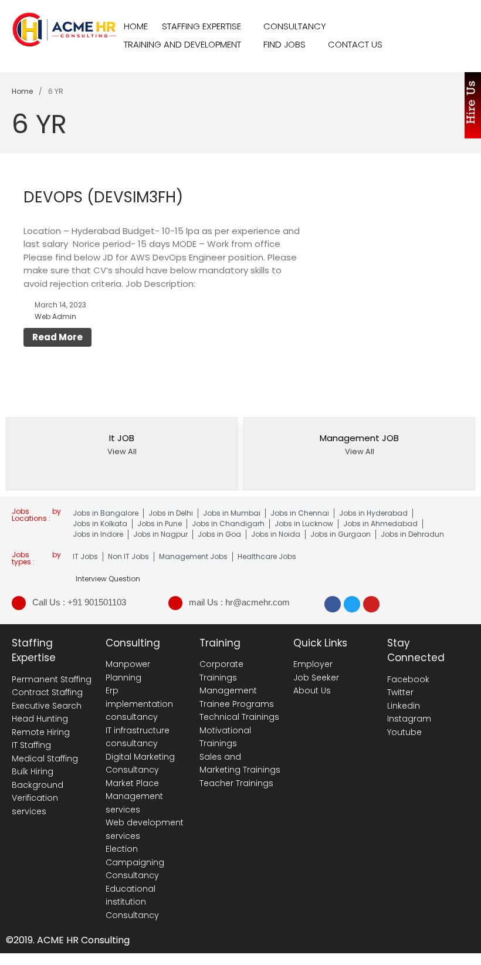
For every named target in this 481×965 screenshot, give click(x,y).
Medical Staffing (45, 758)
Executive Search (47, 706)
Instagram (409, 718)
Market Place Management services (134, 796)
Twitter (400, 692)
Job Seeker (316, 677)
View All (122, 451)
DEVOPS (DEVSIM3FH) (103, 197)
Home (136, 26)
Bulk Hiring (32, 771)
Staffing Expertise (201, 26)
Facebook (408, 679)
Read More (57, 337)
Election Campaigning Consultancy (135, 862)
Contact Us (355, 44)
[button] (460, 455)
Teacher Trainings (236, 783)
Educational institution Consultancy (132, 902)
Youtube (404, 732)
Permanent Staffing (52, 679)
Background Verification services (37, 798)
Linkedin (403, 706)
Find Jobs (284, 44)
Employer (313, 664)
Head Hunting (40, 718)
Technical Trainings (239, 717)
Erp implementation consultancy (139, 704)
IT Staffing (31, 745)
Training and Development (182, 44)
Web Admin (55, 316)
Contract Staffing (47, 692)
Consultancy (294, 26)
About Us (312, 690)
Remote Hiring (41, 732)
